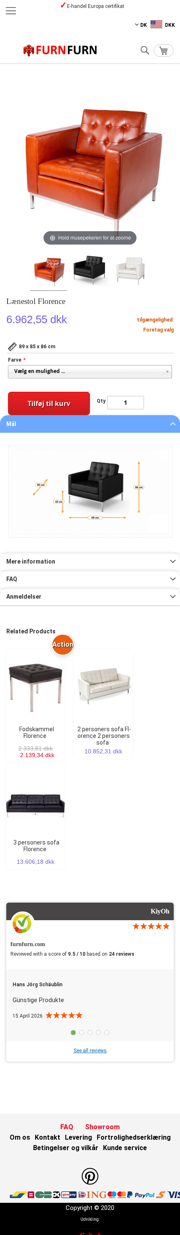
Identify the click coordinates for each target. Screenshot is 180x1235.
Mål (11, 424)
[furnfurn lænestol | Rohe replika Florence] (48, 271)
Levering (78, 1137)
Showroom (102, 1127)
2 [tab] (81, 1032)
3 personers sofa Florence (36, 845)
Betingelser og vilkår (65, 1148)
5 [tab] (106, 1032)
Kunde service (125, 1148)
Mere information (30, 561)
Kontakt (47, 1137)
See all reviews (90, 1051)
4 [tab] (98, 1032)
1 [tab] (73, 1032)
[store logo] (60, 50)
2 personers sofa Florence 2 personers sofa (104, 736)
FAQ (11, 579)
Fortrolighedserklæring (134, 1137)
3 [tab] (90, 1032)
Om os (20, 1137)
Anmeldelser (23, 596)
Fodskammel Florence (36, 732)
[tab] (90, 424)
